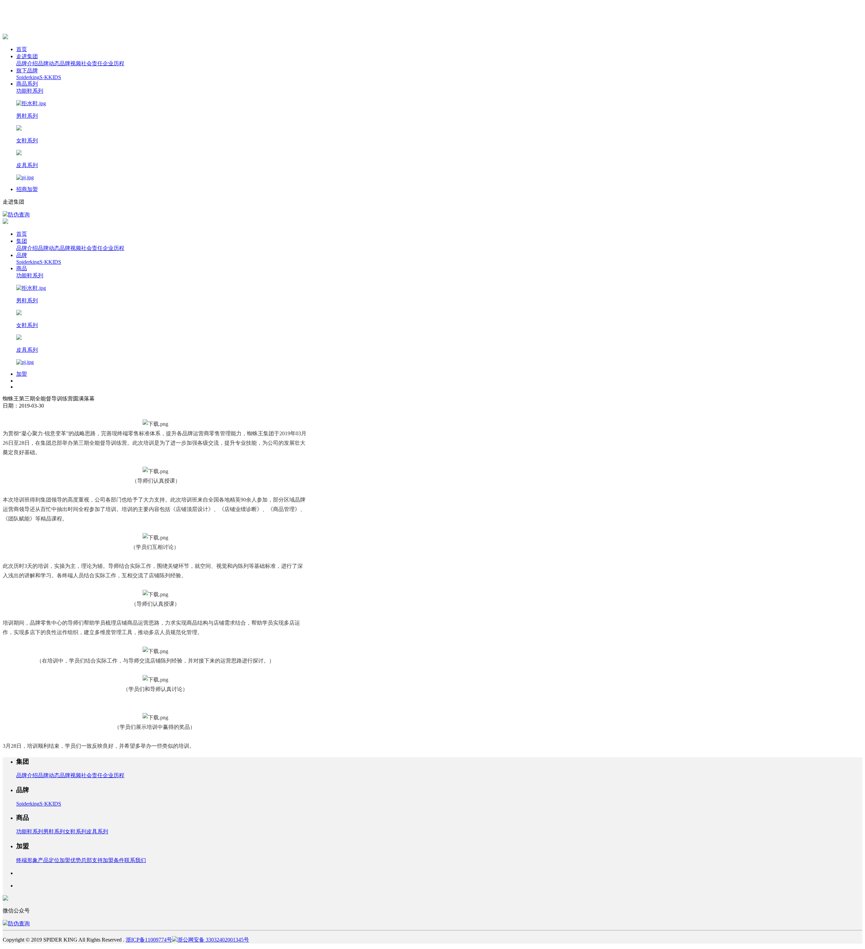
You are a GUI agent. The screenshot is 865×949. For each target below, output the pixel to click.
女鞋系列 (75, 831)
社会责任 (92, 63)
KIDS (54, 77)
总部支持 (92, 860)
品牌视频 (70, 63)
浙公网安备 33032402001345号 (213, 940)
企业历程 (113, 63)
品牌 (21, 255)
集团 (21, 241)
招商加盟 (27, 189)
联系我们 (135, 860)
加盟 (21, 374)
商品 (21, 268)
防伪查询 (19, 214)
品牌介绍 (27, 63)
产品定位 (48, 860)
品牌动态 (48, 63)
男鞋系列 (54, 831)
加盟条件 (113, 860)
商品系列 (27, 84)
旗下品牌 (27, 70)
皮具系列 (97, 831)
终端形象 (27, 860)
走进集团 (27, 56)
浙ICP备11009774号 (149, 940)
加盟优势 (70, 860)
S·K (44, 77)
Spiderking (28, 77)
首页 (21, 49)
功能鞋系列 (29, 831)
